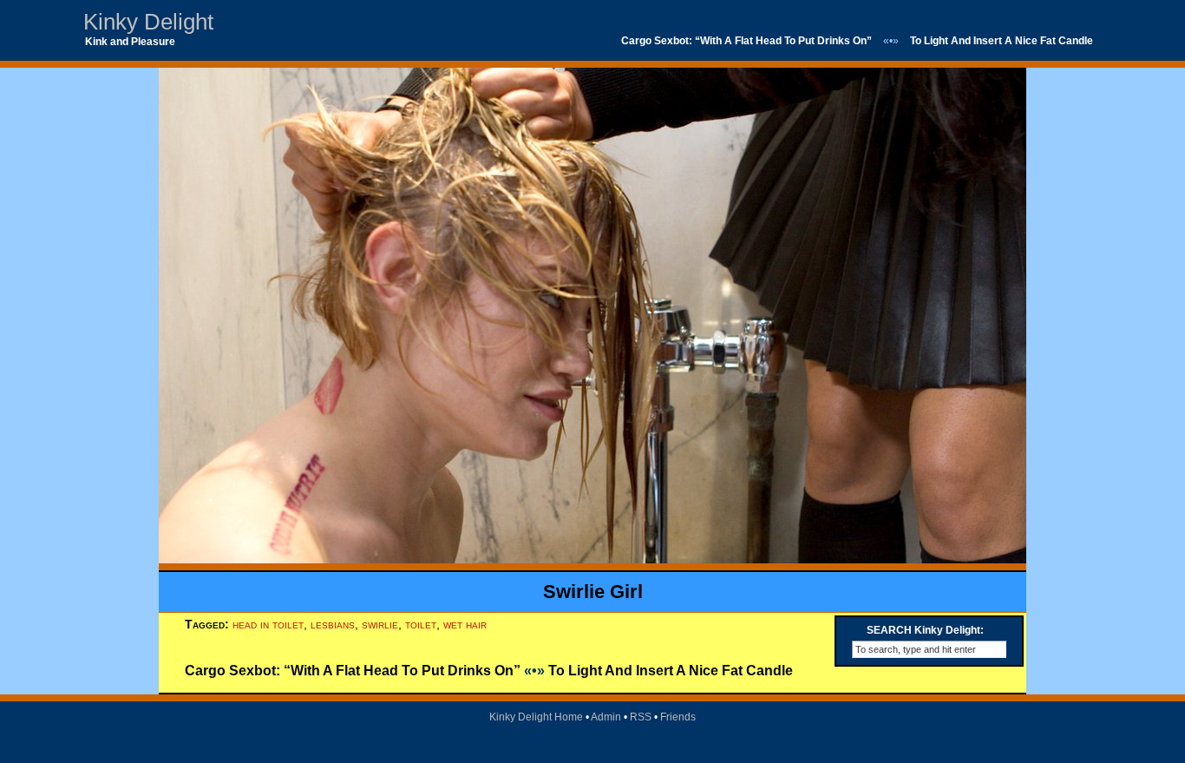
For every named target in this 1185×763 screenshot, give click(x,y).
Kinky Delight (148, 22)
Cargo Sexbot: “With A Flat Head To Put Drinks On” (746, 41)
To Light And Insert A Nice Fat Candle (1001, 41)
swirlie (380, 624)
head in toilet (268, 624)
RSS (640, 717)
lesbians (333, 624)
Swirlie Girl (593, 591)
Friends (678, 717)
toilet (420, 624)
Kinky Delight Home (536, 717)
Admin (606, 717)
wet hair (465, 624)
